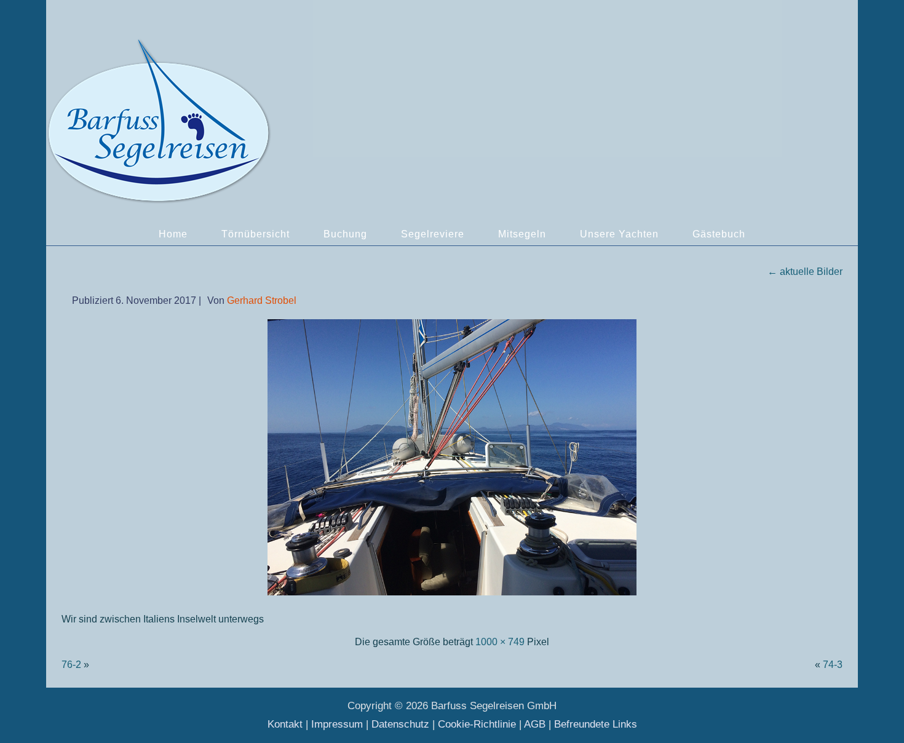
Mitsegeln (522, 234)
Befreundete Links (595, 724)
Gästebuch (718, 234)
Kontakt (285, 724)
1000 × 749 (500, 642)
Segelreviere (432, 234)
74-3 (833, 664)
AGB (534, 724)
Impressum (337, 724)
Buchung (345, 234)
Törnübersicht (255, 234)
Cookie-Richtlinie (477, 724)
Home (173, 234)
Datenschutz (400, 724)
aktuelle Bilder (805, 271)
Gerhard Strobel (261, 300)
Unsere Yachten (619, 234)
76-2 (71, 664)
